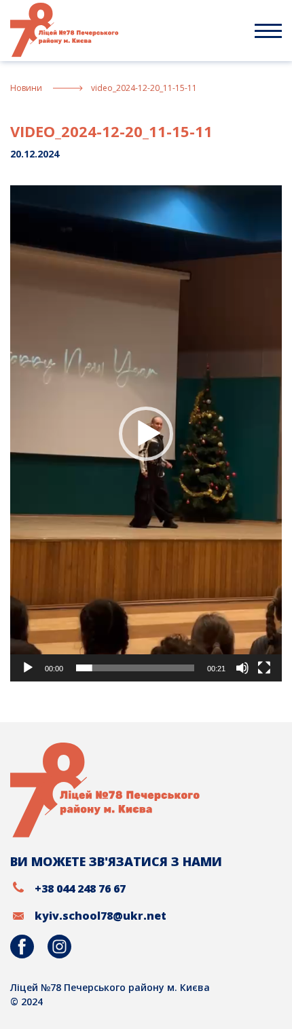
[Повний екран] (264, 668)
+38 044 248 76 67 (80, 888)
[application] (146, 433)
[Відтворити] (28, 668)
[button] (146, 434)
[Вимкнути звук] (242, 668)
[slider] (135, 668)
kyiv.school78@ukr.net (100, 915)
